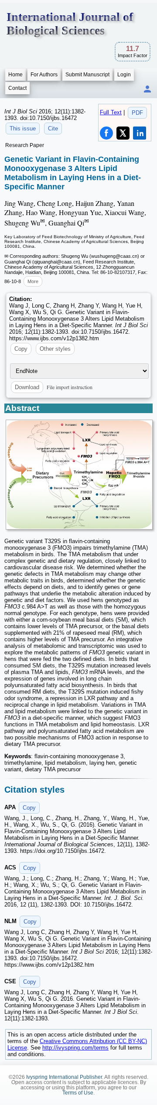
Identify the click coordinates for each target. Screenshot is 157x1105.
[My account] (147, 89)
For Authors (44, 75)
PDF (137, 112)
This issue (23, 128)
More (32, 281)
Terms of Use (77, 1092)
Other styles (55, 349)
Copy (20, 349)
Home (15, 75)
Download (27, 387)
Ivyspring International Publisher (64, 1077)
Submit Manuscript (87, 75)
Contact (17, 88)
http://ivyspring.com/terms (75, 1047)
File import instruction (69, 386)
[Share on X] (123, 133)
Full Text (111, 112)
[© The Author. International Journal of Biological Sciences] (79, 475)
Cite (53, 128)
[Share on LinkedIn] (139, 133)
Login (124, 75)
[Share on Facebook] (106, 133)
